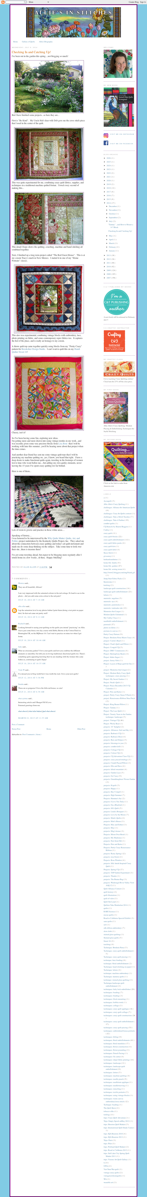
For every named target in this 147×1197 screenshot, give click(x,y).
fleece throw (108, 552)
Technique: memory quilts (114, 976)
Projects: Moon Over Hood (114, 834)
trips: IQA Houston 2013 (113, 1137)
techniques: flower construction (116, 1046)
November (113, 210)
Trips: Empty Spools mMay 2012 (117, 1121)
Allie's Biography (46, 41)
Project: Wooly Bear (112, 723)
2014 (109, 203)
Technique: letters (111, 970)
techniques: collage (111, 1005)
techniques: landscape (112, 1063)
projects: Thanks (110, 876)
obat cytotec (23, 698)
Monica (21, 583)
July (111, 221)
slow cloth (108, 931)
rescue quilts (109, 915)
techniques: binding (112, 995)
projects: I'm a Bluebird (113, 805)
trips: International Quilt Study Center (119, 1127)
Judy (20, 646)
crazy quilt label (110, 549)
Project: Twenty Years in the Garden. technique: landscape (118, 715)
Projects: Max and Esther (113, 824)
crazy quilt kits (110, 546)
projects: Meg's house (112, 831)
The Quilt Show (110, 1108)
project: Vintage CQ (112, 720)
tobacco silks (109, 1111)
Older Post (81, 729)
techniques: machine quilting (115, 1075)
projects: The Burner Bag (114, 879)
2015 (109, 199)
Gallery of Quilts (28, 41)
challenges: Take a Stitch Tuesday (117, 516)
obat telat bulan (35, 711)
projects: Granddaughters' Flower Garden (119, 779)
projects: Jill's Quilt (111, 808)
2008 (109, 274)
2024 (109, 165)
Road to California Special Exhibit (117, 918)
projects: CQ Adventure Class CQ (117, 756)
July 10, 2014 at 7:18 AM (31, 599)
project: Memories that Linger (115, 669)
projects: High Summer (113, 795)
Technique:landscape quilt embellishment (114, 984)
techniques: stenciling (112, 1088)
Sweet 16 (107, 941)
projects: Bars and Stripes (114, 740)
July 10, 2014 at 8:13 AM (31, 617)
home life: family (110, 562)
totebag (107, 1114)
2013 (109, 255)
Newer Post (16, 729)
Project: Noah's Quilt (112, 682)
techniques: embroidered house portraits (119, 1030)
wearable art (108, 1182)
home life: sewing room (113, 569)
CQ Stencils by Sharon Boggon (116, 526)
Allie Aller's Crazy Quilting (114, 504)
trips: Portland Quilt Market (115, 1146)
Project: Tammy (110, 707)
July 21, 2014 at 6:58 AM (31, 691)
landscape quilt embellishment (116, 591)
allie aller (30, 567)
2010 (109, 266)
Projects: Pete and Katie (113, 844)
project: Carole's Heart (112, 640)
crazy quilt (108, 533)
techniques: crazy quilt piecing (116, 1027)
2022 (109, 173)
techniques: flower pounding (115, 1050)
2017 (109, 191)
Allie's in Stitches (73, 12)
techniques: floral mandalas (114, 1043)
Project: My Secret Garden (114, 679)
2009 (109, 270)
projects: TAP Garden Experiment (117, 872)
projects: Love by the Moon (115, 814)
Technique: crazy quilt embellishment (119, 950)
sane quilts (108, 921)
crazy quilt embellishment (114, 539)
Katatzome (108, 582)
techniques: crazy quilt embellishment (119, 1021)
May (111, 235)
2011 (109, 262)
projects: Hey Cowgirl (112, 791)
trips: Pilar (108, 1143)
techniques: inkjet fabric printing (117, 1059)
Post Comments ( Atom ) (31, 734)
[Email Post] (50, 567)
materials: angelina (111, 598)
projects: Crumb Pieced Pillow (116, 763)
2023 (109, 169)
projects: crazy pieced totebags (116, 759)
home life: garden (111, 566)
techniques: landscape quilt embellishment (114, 1068)
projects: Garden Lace (112, 772)
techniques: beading (112, 992)
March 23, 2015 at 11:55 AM (33, 718)
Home (15, 41)
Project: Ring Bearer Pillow (114, 704)
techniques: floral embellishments (117, 1040)
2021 (109, 176)
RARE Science (110, 911)
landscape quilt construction (115, 588)
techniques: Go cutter (112, 1056)
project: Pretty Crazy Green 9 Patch (117, 695)
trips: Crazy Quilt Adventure (115, 1117)
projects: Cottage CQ (112, 749)
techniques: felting (111, 1037)
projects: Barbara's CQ (112, 733)
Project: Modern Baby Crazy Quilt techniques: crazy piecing (117, 674)
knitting (107, 585)
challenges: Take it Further (114, 520)
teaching (107, 944)
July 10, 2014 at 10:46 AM (32, 640)
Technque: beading (111, 1104)
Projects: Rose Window (113, 860)
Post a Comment (18, 724)
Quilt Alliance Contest (113, 888)
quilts (106, 908)
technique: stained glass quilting (116, 980)
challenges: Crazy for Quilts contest (118, 513)
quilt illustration (110, 895)
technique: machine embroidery (116, 973)
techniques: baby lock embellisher (117, 989)
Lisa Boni (62, 443)
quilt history (109, 892)
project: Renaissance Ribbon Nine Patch (119, 698)
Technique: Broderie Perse (114, 947)
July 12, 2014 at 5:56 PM (31, 677)
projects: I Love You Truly (114, 801)
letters (106, 595)
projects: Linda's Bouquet (114, 811)
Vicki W (21, 670)
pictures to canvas (111, 631)
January (112, 250)
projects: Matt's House (112, 821)
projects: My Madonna (113, 837)
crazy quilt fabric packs (113, 543)
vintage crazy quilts (111, 1172)
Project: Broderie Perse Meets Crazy (118, 637)
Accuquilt (108, 501)
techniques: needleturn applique (116, 1082)
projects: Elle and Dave (113, 766)
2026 (109, 158)
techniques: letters (111, 1072)
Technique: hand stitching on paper (118, 966)
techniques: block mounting (115, 999)
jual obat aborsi (49, 711)
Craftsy (107, 530)
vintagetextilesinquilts (113, 1175)
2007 (109, 277)
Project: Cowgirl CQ (112, 647)
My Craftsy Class (110, 617)
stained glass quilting (112, 934)
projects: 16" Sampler (112, 726)
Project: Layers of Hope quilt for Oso (118, 663)
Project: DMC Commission (114, 650)
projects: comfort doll (112, 746)
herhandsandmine (111, 559)
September (113, 217)
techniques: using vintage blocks (117, 1095)
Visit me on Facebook (121, 143)
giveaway (108, 556)
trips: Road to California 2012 (115, 1150)
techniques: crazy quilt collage (116, 1012)
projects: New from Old (113, 841)
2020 (109, 180)
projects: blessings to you (114, 743)
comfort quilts (109, 523)
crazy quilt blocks (111, 536)
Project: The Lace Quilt (113, 711)
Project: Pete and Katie (113, 691)
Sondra (21, 684)
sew (105, 924)
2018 (109, 188)
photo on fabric (110, 627)
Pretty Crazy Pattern (112, 634)
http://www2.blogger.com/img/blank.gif (119, 572)
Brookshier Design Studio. (33, 348)
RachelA (21, 623)
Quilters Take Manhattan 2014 (116, 905)
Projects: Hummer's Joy (113, 798)
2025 (109, 161)
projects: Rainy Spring (113, 853)
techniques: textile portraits (114, 1092)
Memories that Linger (112, 611)
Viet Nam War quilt (111, 1169)
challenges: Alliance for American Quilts (119, 507)
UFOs (106, 1166)
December (113, 206)
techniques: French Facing (114, 1053)
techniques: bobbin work (113, 1002)
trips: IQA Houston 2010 (113, 1133)
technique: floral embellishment (116, 963)
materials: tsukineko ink (113, 608)
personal (107, 624)
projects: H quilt (110, 785)
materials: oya (109, 601)
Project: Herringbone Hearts (115, 653)
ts (104, 1162)
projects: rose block (111, 857)
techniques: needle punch (114, 1079)
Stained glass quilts (111, 937)
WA (105, 1179)
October (112, 213)
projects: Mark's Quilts (113, 818)
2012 (109, 259)
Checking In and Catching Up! (120, 231)
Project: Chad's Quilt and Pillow (116, 644)
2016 (109, 195)
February (112, 247)
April (111, 239)
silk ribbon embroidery (113, 928)
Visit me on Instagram (122, 134)
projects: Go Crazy (111, 776)
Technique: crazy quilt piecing (116, 957)
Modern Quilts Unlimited (114, 614)
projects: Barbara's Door (113, 736)
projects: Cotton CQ (112, 753)
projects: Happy (110, 788)
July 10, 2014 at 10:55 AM (32, 663)
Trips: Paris (108, 1140)
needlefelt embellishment (114, 621)
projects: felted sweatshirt (114, 769)
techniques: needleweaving (114, 1085)
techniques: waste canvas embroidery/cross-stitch (114, 1100)
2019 (109, 184)
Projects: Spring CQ (111, 869)
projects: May (109, 827)
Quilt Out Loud (110, 901)
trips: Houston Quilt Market (115, 1124)
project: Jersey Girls (111, 660)
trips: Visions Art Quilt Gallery (116, 1159)
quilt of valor (109, 898)
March (111, 243)
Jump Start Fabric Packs (113, 578)
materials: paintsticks (112, 604)
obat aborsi (22, 711)
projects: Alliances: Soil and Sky (116, 730)
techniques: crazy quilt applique (116, 1008)
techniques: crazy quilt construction (118, 1015)
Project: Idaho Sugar (112, 657)
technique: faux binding (113, 960)
